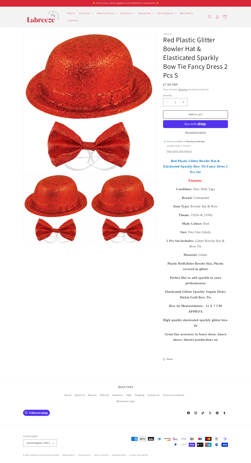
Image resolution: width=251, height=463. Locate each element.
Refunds (104, 395)
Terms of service (101, 455)
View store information (179, 151)
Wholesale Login (125, 401)
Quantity (167, 95)
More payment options (195, 132)
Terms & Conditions (173, 395)
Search (68, 395)
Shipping (182, 89)
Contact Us (154, 395)
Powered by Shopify (50, 455)
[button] (86, 13)
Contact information (138, 455)
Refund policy (69, 455)
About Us (80, 395)
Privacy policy (84, 455)
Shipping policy (119, 455)
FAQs (128, 395)
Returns (92, 395)
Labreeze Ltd (35, 455)
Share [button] (169, 359)
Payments (117, 395)
